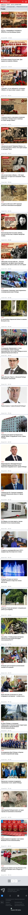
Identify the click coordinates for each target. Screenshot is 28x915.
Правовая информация (20, 899)
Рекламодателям (18, 902)
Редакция (8, 902)
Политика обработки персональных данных (19, 905)
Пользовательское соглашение (10, 900)
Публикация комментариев (9, 905)
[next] (15, 881)
